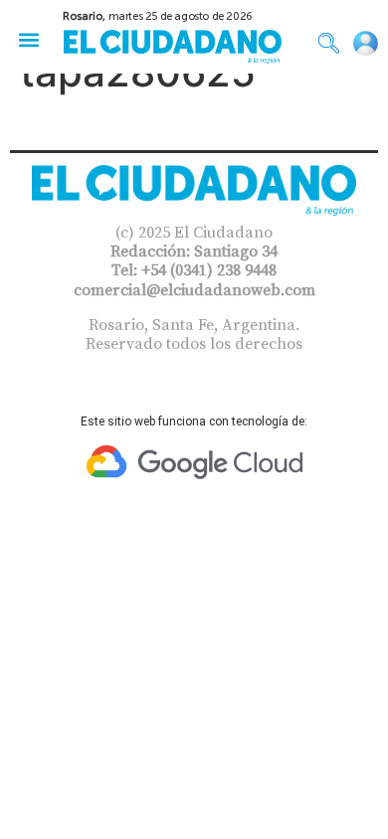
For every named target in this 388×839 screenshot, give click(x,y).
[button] (28, 39)
